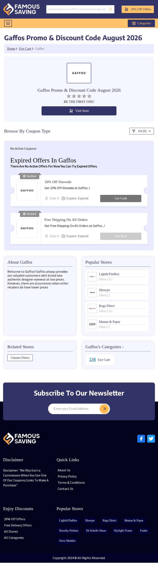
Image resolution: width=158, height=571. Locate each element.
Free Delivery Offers (18, 525)
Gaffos (39, 48)
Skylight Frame (123, 530)
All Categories (14, 538)
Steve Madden (67, 540)
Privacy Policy (67, 477)
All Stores (11, 532)
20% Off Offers (141, 9)
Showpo (90, 520)
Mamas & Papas (133, 520)
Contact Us (65, 489)
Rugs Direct (109, 520)
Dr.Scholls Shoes (96, 530)
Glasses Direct (20, 357)
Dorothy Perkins (68, 530)
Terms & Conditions (71, 483)
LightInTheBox (68, 520)
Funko (144, 530)
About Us (64, 470)
